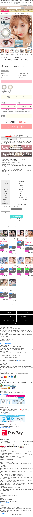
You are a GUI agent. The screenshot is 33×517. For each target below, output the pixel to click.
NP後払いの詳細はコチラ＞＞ (6, 394)
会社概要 (25, 320)
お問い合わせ (16, 323)
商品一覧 (6, 13)
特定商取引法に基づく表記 (8, 320)
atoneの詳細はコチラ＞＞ (6, 413)
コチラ (8, 143)
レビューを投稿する (16, 216)
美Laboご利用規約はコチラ (6, 343)
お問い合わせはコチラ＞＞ (6, 502)
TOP (2, 13)
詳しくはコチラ (4, 513)
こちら (10, 457)
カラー (4, 82)
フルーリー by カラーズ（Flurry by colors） (19, 13)
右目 (19, 102)
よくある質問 (8, 312)
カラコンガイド (25, 312)
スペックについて (16, 208)
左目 (3, 102)
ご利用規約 (8, 316)
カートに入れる (18, 127)
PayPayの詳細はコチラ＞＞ (6, 427)
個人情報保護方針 (24, 316)
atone (25, 410)
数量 (3, 116)
